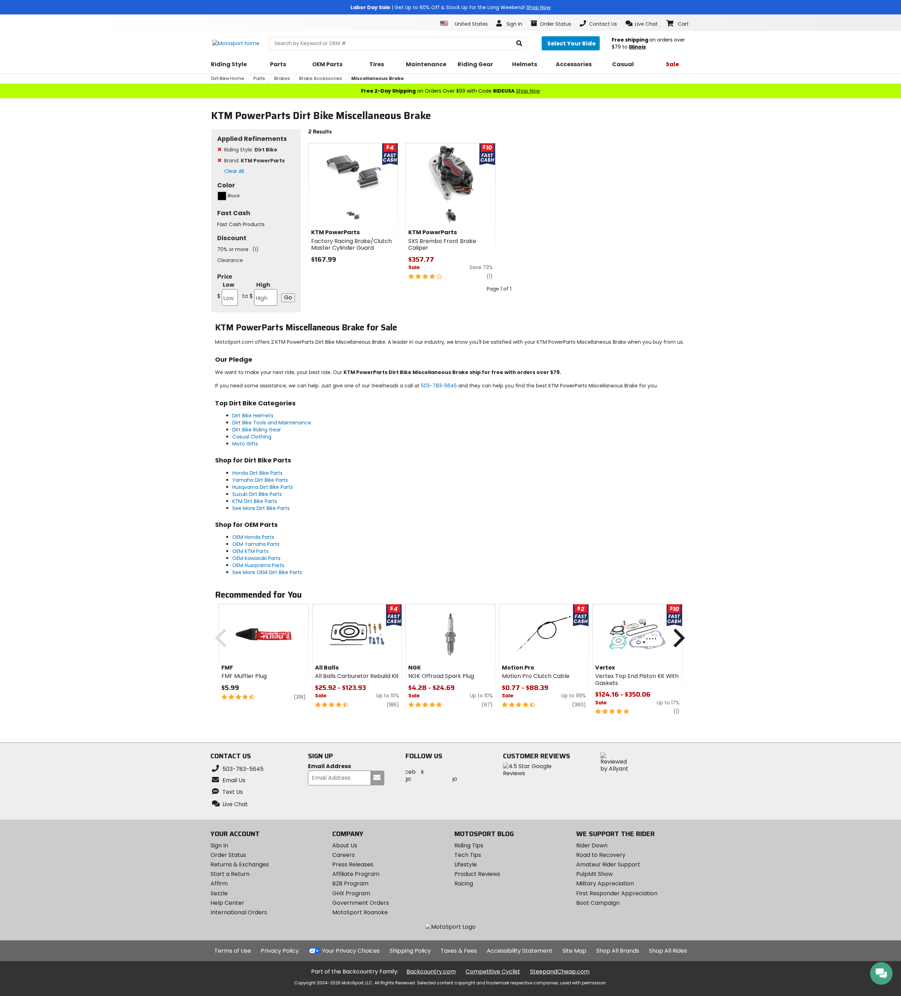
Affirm (219, 883)
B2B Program (350, 883)
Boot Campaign (597, 903)
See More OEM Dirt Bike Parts (267, 572)
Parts (259, 78)
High (256, 290)
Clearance (230, 260)
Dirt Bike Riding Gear (256, 429)
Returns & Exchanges (239, 864)
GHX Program (351, 893)
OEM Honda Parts (253, 537)
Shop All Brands (617, 951)
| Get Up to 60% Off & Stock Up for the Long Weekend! (450, 7)
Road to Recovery (600, 855)
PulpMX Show (594, 874)
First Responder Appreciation (616, 893)
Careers (343, 855)
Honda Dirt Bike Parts (257, 473)
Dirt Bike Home (227, 78)
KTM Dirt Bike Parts (254, 501)
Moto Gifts (245, 443)
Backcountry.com (431, 971)
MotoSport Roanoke (360, 912)
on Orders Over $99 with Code (450, 90)
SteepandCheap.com (560, 971)
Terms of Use (232, 951)
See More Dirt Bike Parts (261, 508)
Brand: (254, 160)
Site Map (574, 951)
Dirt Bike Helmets (252, 415)
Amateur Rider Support (608, 864)
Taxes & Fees (459, 951)
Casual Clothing (251, 436)
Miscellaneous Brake (377, 78)
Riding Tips (468, 845)
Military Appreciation (605, 883)
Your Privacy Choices (351, 950)
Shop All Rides (668, 951)
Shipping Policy (410, 951)
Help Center (227, 903)
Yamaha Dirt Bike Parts (260, 480)
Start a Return (230, 874)
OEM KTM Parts (250, 551)
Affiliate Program (355, 874)
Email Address (329, 766)
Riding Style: (250, 149)
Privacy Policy (280, 951)
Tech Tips (467, 855)
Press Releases (352, 864)
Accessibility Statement (520, 951)
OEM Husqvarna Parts (258, 565)
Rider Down (591, 845)
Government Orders (360, 903)
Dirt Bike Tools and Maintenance (271, 422)
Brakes (282, 78)
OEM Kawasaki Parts (256, 558)
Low (225, 290)
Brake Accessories (320, 78)
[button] (642, 23)
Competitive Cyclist (493, 971)
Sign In (219, 845)
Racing (463, 883)
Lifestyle (465, 864)
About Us (344, 845)
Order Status (228, 855)
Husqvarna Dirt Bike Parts (262, 487)
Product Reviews (477, 874)
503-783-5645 (439, 385)
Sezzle (219, 893)
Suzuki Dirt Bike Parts (257, 494)
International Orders (238, 912)
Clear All (234, 171)
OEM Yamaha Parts (255, 544)
